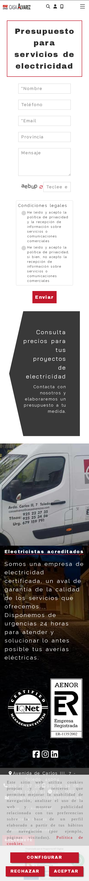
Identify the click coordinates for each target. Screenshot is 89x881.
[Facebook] (36, 755)
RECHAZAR (24, 871)
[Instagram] (45, 755)
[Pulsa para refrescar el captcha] (41, 187)
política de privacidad (47, 217)
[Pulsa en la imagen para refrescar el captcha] (29, 187)
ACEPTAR (66, 871)
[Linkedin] (54, 755)
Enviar (44, 297)
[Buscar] (48, 6)
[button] (55, 6)
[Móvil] (62, 6)
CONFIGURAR (44, 857)
